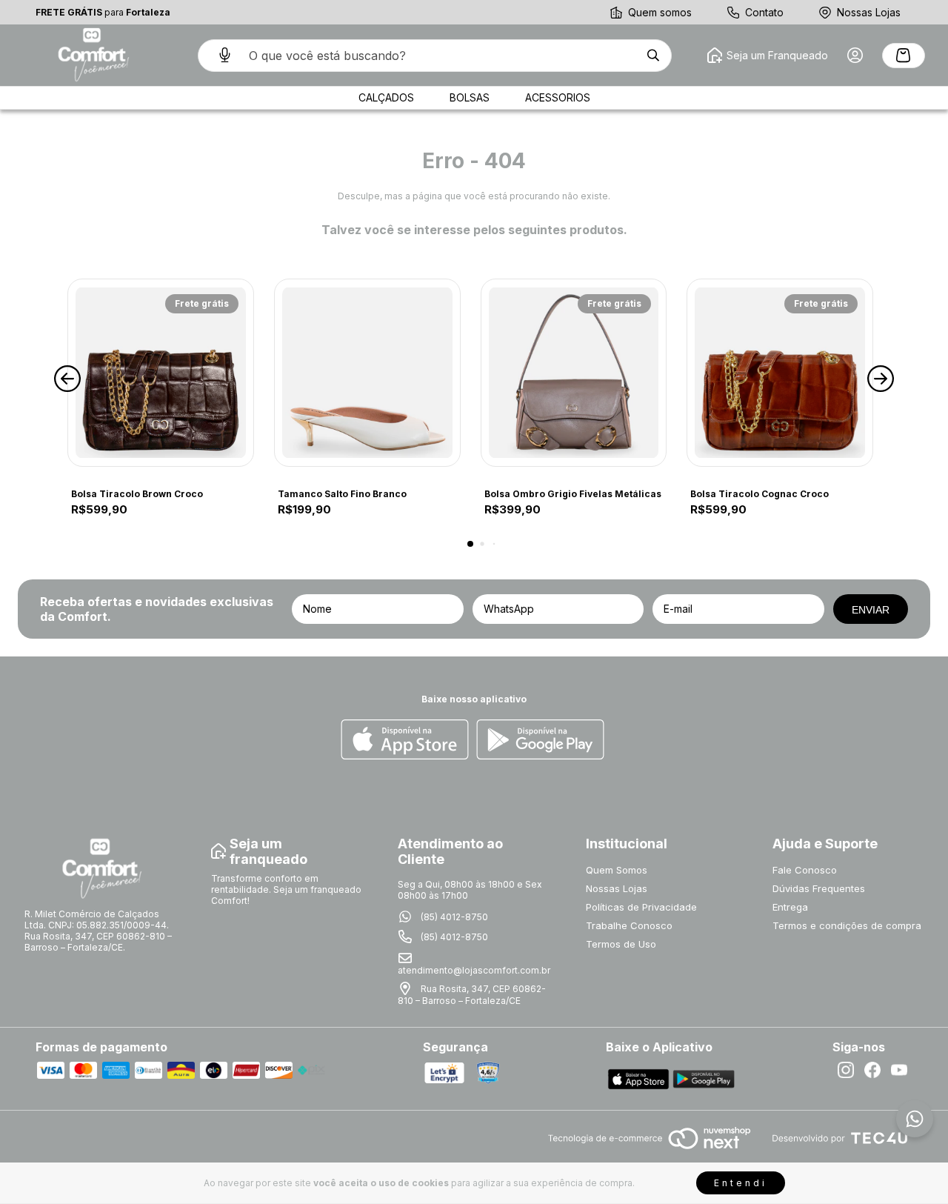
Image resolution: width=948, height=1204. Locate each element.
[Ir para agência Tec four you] (839, 1139)
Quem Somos (616, 870)
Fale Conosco (804, 870)
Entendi (740, 1182)
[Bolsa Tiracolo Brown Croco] (160, 372)
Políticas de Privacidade (641, 907)
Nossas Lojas (869, 12)
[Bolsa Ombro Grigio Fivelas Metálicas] (574, 372)
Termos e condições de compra (846, 925)
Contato (764, 12)
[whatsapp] (914, 1118)
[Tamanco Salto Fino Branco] (367, 372)
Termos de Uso (621, 944)
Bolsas (470, 97)
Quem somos (660, 12)
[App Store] (405, 740)
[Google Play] (540, 740)
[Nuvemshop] (649, 1150)
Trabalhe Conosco (629, 925)
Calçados (386, 97)
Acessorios (557, 97)
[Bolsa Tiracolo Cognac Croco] (779, 372)
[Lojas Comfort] (91, 55)
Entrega (790, 907)
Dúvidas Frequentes (818, 888)
